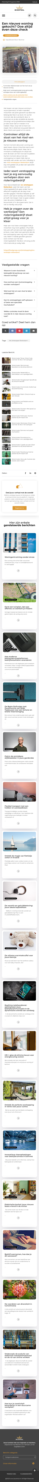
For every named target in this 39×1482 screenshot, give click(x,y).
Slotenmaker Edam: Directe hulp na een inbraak (23, 395)
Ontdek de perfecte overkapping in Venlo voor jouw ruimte (19, 1106)
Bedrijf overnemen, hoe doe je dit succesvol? (18, 1255)
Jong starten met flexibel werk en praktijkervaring (22, 402)
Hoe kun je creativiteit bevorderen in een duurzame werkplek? (18, 1405)
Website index (11, 1474)
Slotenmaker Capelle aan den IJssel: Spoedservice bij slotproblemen (23, 445)
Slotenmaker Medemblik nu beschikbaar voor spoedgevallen (22, 373)
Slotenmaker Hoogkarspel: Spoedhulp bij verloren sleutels (24, 380)
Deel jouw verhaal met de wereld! (19, 493)
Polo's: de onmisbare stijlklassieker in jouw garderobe (19, 757)
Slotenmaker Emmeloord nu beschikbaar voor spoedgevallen (22, 438)
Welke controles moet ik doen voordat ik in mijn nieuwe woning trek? (19, 313)
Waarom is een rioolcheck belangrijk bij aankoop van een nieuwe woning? (19, 273)
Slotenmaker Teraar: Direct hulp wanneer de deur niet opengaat (22, 359)
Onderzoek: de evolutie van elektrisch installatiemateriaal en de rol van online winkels (18, 1355)
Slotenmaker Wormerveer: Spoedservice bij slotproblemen (22, 366)
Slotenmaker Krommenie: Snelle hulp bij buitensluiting (24, 387)
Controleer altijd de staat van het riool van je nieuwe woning (17, 86)
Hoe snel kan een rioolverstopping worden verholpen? (19, 283)
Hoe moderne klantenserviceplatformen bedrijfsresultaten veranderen (18, 658)
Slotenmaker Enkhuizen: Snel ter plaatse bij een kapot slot (22, 416)
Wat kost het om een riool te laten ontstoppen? (19, 292)
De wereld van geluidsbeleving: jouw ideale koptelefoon (19, 906)
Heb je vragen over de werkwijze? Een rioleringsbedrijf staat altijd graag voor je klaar (18, 96)
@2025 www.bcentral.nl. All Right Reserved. (19, 1478)
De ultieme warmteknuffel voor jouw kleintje (19, 956)
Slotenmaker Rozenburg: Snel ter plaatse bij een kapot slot (22, 452)
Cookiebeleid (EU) (26, 1474)
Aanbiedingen (11, 35)
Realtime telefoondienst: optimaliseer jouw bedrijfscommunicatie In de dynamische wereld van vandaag (19, 1007)
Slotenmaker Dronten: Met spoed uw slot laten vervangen (24, 409)
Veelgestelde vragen (9, 99)
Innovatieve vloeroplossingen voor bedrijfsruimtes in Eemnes (19, 1155)
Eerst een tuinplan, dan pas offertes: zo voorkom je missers (18, 608)
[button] (35, 15)
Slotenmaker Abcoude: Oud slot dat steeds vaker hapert (23, 459)
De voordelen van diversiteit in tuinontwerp (18, 1305)
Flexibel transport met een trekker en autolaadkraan (16, 807)
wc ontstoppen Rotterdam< (18, 340)
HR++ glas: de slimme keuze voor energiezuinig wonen (19, 1056)
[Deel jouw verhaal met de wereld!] (19, 486)
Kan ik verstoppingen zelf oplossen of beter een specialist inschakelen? (19, 302)
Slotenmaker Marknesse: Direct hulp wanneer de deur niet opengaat (23, 423)
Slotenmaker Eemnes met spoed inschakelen (22, 431)
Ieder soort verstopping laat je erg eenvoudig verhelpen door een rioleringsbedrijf (17, 91)
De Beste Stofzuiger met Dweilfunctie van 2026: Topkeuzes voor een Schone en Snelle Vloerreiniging (18, 709)
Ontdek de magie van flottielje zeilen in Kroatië (18, 857)
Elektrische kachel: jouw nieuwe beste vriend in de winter (19, 1205)
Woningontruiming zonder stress (19, 557)
